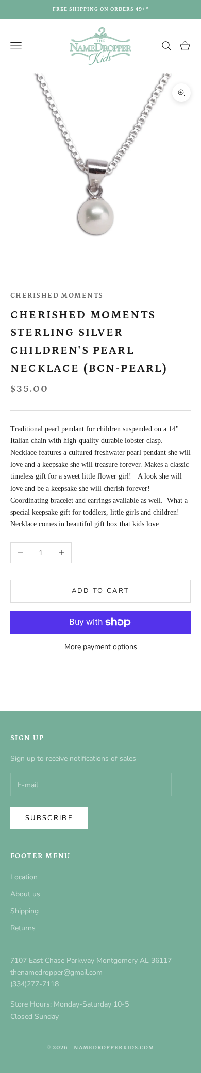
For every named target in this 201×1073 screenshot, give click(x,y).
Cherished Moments (56, 296)
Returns (23, 928)
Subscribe (49, 818)
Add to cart (101, 590)
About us (25, 894)
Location (24, 877)
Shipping (24, 911)
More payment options (100, 647)
